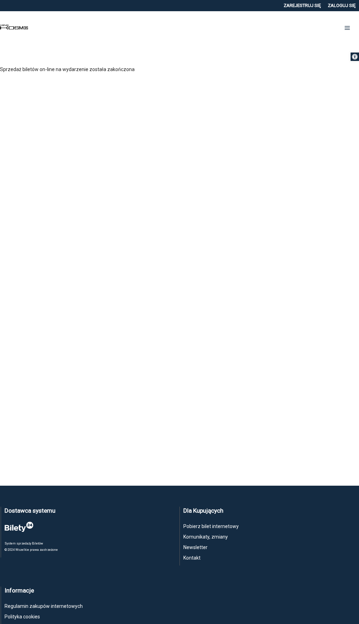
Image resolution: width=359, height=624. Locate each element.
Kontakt (192, 558)
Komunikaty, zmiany (205, 537)
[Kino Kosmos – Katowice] (14, 27)
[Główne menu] (347, 28)
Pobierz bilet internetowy (211, 526)
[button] (355, 57)
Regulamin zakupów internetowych (44, 606)
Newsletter (195, 547)
